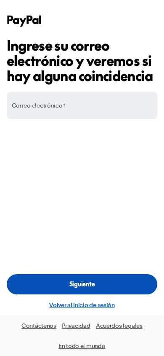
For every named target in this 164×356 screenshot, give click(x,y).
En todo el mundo (82, 346)
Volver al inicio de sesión (82, 305)
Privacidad (76, 325)
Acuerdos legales (119, 325)
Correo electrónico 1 (39, 105)
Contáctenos (38, 325)
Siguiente (82, 284)
